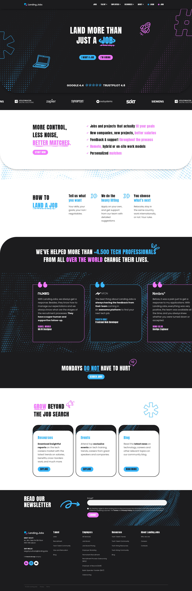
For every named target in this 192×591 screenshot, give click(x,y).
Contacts (144, 546)
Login (152, 4)
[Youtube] (36, 563)
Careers (144, 541)
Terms (115, 510)
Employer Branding (89, 550)
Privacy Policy (127, 510)
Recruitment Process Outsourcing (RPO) (94, 560)
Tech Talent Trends (119, 537)
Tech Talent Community (61, 546)
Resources (128, 4)
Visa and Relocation (60, 550)
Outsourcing (86, 575)
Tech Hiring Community (120, 550)
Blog (54, 555)
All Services (86, 537)
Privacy (42, 587)
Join (162, 4)
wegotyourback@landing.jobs (36, 551)
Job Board (86, 541)
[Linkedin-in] (26, 563)
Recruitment (57, 541)
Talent (103, 4)
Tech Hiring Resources (120, 546)
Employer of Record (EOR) (91, 566)
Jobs (95, 4)
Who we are (145, 537)
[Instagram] (31, 563)
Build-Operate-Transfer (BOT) (93, 570)
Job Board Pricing (88, 546)
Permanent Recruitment (91, 555)
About (140, 4)
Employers (115, 4)
